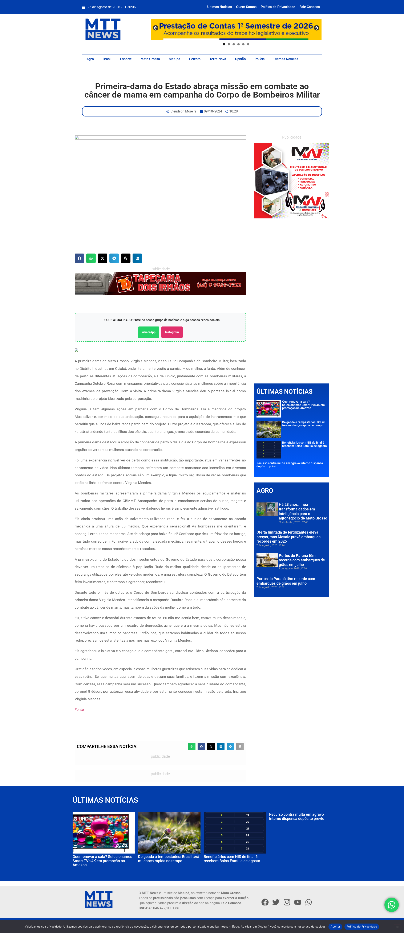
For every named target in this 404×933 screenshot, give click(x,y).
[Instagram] (286, 902)
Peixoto (195, 59)
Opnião (240, 59)
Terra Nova (217, 59)
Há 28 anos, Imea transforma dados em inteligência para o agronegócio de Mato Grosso (303, 511)
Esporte (126, 59)
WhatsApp (148, 332)
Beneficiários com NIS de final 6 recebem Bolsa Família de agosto (304, 444)
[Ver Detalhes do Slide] (291, 180)
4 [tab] (238, 44)
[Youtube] (297, 902)
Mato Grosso (150, 59)
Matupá (174, 59)
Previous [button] (156, 28)
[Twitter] (275, 902)
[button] (79, 258)
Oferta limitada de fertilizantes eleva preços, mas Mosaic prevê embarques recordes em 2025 (288, 536)
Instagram (172, 332)
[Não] (397, 926)
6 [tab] (248, 44)
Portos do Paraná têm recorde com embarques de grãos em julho (302, 560)
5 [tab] (243, 44)
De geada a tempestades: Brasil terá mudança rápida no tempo (303, 423)
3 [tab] (234, 44)
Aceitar (335, 926)
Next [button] (316, 28)
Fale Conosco (309, 7)
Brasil (107, 59)
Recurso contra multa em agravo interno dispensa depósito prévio (289, 464)
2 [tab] (229, 44)
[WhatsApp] (160, 283)
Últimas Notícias (219, 7)
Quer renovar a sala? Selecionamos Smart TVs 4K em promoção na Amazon (303, 405)
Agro (90, 59)
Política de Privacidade (278, 7)
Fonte (79, 709)
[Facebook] (265, 902)
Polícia (260, 59)
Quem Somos (246, 7)
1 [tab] (224, 44)
